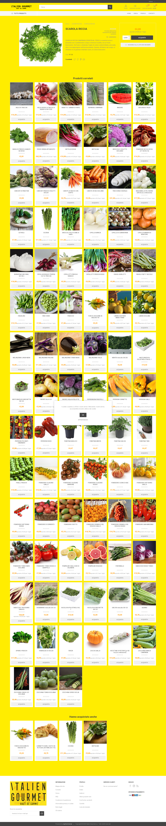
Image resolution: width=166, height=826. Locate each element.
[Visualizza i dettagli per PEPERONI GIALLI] (144, 385)
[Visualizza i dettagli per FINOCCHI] (70, 302)
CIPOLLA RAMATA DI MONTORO (144, 233)
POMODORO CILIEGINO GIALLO (46, 483)
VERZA (70, 651)
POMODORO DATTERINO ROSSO (21, 525)
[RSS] (137, 785)
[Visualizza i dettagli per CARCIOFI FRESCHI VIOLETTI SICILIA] (46, 177)
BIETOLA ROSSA (70, 149)
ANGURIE (120, 107)
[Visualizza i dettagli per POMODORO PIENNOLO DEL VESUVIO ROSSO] (119, 510)
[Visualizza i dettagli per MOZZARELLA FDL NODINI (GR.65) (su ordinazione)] (144, 177)
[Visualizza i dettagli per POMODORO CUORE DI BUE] (119, 469)
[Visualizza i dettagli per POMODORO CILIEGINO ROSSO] (95, 469)
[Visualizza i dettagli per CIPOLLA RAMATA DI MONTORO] (144, 218)
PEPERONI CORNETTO (120, 399)
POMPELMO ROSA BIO (95, 566)
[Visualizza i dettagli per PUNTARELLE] (119, 552)
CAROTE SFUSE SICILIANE (95, 191)
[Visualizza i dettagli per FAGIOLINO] (21, 302)
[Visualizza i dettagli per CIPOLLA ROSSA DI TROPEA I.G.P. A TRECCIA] (46, 260)
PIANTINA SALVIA (120, 441)
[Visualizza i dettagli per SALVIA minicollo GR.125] (119, 593)
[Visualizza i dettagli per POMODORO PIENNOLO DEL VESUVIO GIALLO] (95, 510)
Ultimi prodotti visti (85, 797)
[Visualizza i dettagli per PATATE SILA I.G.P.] (46, 385)
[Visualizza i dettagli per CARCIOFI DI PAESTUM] (21, 177)
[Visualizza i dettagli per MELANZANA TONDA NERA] (70, 343)
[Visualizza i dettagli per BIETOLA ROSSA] (70, 135)
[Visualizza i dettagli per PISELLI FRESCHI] (21, 469)
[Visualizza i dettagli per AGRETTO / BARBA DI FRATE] (70, 93)
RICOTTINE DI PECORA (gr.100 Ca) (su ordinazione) (119, 651)
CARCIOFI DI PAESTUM (21, 191)
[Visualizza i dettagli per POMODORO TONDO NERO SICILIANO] (21, 552)
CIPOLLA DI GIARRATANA (120, 233)
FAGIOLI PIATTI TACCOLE (144, 274)
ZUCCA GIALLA (95, 651)
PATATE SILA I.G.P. (46, 399)
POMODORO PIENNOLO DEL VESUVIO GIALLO (95, 525)
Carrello (81, 803)
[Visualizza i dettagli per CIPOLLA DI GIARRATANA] (119, 218)
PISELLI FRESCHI (21, 483)
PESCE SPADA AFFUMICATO (46, 149)
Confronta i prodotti (134, 8)
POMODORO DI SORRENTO (46, 524)
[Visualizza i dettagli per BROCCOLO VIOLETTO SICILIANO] (119, 135)
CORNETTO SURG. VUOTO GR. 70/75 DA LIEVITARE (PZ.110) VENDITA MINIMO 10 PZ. (46, 747)
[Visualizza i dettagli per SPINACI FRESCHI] (21, 636)
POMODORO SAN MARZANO (144, 524)
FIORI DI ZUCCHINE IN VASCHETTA (95, 317)
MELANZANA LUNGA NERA (21, 358)
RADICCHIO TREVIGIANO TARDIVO (21, 608)
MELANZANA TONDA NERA (70, 358)
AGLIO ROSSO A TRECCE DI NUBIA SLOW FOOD (46, 108)
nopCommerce (67, 824)
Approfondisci (83, 419)
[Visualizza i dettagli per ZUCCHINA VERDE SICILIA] (70, 678)
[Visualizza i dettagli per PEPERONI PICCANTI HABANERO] (21, 427)
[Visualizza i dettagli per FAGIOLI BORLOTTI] (119, 260)
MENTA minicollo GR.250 (120, 358)
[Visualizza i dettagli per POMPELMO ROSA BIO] (95, 552)
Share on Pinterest (81, 59)
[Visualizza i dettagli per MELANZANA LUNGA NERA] (21, 343)
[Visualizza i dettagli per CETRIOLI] (21, 218)
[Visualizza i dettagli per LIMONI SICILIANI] (144, 302)
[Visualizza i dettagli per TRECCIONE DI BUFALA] (119, 177)
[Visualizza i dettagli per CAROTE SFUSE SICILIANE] (95, 177)
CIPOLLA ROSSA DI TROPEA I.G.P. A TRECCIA (46, 275)
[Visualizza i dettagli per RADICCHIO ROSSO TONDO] (144, 552)
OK (83, 415)
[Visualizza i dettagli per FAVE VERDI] (46, 302)
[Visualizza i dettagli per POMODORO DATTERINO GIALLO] (144, 469)
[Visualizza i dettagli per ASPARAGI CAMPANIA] (95, 93)
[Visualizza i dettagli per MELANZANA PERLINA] (46, 343)
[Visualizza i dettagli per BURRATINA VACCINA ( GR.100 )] (21, 260)
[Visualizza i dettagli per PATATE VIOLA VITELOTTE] (70, 385)
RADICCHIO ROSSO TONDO (144, 566)
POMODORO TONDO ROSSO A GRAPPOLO (46, 567)
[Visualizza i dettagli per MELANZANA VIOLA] (95, 343)
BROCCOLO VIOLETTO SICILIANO (120, 150)
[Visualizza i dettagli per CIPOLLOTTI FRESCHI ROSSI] (95, 260)
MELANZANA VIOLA (95, 358)
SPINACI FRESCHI (21, 651)
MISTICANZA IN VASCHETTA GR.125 (21, 400)
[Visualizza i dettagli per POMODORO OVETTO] (70, 510)
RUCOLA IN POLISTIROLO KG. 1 (70, 608)
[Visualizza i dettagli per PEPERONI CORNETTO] (119, 385)
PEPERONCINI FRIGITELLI (95, 399)
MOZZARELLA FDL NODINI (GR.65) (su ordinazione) (144, 192)
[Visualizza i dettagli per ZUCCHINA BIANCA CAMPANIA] (144, 636)
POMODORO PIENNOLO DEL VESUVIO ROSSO (120, 525)
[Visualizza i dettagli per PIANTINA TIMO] (144, 427)
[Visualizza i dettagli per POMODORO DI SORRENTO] (46, 510)
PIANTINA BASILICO (70, 441)
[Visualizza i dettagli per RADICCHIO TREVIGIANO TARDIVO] (21, 593)
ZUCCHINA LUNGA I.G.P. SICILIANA (21, 693)
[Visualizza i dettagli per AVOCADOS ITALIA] (144, 93)
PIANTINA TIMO (144, 441)
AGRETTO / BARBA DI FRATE (71, 107)
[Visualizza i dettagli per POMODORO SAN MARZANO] (144, 510)
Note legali (59, 807)
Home (129, 13)
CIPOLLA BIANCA (95, 233)
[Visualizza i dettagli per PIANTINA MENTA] (95, 427)
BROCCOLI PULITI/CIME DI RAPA (70, 233)
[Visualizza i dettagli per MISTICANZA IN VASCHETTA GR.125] (21, 385)
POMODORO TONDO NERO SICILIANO (21, 567)
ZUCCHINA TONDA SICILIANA (46, 692)
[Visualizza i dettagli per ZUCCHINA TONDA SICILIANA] (46, 678)
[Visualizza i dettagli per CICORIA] (46, 218)
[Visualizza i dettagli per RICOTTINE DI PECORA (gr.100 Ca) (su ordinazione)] (119, 636)
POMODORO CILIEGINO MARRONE (70, 483)
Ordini (81, 790)
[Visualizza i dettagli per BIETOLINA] (95, 135)
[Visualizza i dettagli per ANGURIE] (119, 93)
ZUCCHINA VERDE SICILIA (70, 692)
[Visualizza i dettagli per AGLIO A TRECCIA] (21, 93)
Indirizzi (81, 793)
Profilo (126, 8)
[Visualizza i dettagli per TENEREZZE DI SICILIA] (46, 636)
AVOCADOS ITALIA (144, 107)
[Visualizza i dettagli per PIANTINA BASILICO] (70, 427)
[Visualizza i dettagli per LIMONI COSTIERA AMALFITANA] (119, 302)
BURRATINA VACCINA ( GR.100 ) (21, 275)
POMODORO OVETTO (70, 524)
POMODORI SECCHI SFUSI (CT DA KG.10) (144, 150)
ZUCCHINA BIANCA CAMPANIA (144, 651)
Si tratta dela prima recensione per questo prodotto (109, 32)
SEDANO (144, 608)
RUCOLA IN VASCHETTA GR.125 (95, 608)
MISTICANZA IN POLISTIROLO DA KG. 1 (144, 358)
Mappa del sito (60, 786)
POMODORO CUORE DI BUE (119, 483)
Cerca (136, 13)
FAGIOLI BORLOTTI (120, 274)
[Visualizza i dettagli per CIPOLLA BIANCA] (95, 218)
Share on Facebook (78, 59)
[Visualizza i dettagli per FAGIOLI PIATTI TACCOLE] (144, 260)
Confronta (112, 37)
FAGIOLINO (21, 316)
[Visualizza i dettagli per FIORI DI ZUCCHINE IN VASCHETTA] (95, 302)
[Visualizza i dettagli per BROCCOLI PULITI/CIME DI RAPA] (70, 218)
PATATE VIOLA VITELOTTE (70, 399)
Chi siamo (59, 810)
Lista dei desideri (84, 807)
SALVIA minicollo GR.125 (120, 608)
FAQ (57, 797)
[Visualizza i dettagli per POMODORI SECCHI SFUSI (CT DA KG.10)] (144, 135)
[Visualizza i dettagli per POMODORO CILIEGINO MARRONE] (70, 469)
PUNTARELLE (120, 566)
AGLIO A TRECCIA (21, 107)
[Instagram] (133, 785)
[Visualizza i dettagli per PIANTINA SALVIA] (119, 427)
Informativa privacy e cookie (64, 803)
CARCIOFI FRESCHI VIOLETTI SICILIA (46, 192)
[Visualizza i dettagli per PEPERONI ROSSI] (46, 427)
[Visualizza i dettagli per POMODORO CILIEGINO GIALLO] (46, 469)
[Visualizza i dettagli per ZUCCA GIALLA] (95, 636)
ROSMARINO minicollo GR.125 (46, 608)
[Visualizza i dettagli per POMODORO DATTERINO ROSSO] (21, 510)
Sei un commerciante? (110, 786)
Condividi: (69, 59)
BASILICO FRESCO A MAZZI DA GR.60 (21, 150)
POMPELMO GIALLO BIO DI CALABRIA (70, 567)
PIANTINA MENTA (95, 441)
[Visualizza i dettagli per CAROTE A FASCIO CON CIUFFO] (70, 177)
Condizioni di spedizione (63, 800)
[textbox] (73, 7)
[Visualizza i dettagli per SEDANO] (144, 593)
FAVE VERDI (46, 316)
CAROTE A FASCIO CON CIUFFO (70, 192)
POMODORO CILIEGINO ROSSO (95, 483)
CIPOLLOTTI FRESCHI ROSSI (95, 274)
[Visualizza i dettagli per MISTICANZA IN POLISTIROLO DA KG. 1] (144, 343)
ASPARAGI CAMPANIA (95, 107)
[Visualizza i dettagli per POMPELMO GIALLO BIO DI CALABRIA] (70, 552)
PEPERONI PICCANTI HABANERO (21, 442)
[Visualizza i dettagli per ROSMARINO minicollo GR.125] (46, 593)
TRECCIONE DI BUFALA (120, 191)
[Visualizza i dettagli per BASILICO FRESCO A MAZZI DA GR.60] (21, 135)
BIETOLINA (95, 149)
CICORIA (46, 233)
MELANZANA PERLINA (46, 358)
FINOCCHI (71, 316)
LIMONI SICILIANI (144, 316)
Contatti (152, 13)
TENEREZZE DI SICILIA (46, 651)
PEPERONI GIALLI (144, 399)
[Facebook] (130, 785)
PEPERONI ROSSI (46, 441)
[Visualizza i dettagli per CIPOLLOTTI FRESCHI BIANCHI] (70, 260)
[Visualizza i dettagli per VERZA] (70, 636)
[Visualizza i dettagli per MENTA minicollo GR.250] (119, 343)
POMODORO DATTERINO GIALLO (144, 483)
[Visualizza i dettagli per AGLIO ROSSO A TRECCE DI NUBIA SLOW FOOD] (46, 93)
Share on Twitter (75, 59)
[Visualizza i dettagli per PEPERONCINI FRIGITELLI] (95, 385)
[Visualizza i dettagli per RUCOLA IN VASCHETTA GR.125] (95, 593)
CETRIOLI (21, 233)
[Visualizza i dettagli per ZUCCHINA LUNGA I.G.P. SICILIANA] (21, 678)
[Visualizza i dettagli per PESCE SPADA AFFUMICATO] (46, 135)
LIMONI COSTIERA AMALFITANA (120, 317)
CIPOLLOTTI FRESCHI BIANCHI (71, 275)
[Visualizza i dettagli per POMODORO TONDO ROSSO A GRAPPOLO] (46, 552)
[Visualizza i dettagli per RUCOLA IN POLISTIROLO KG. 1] (70, 593)
